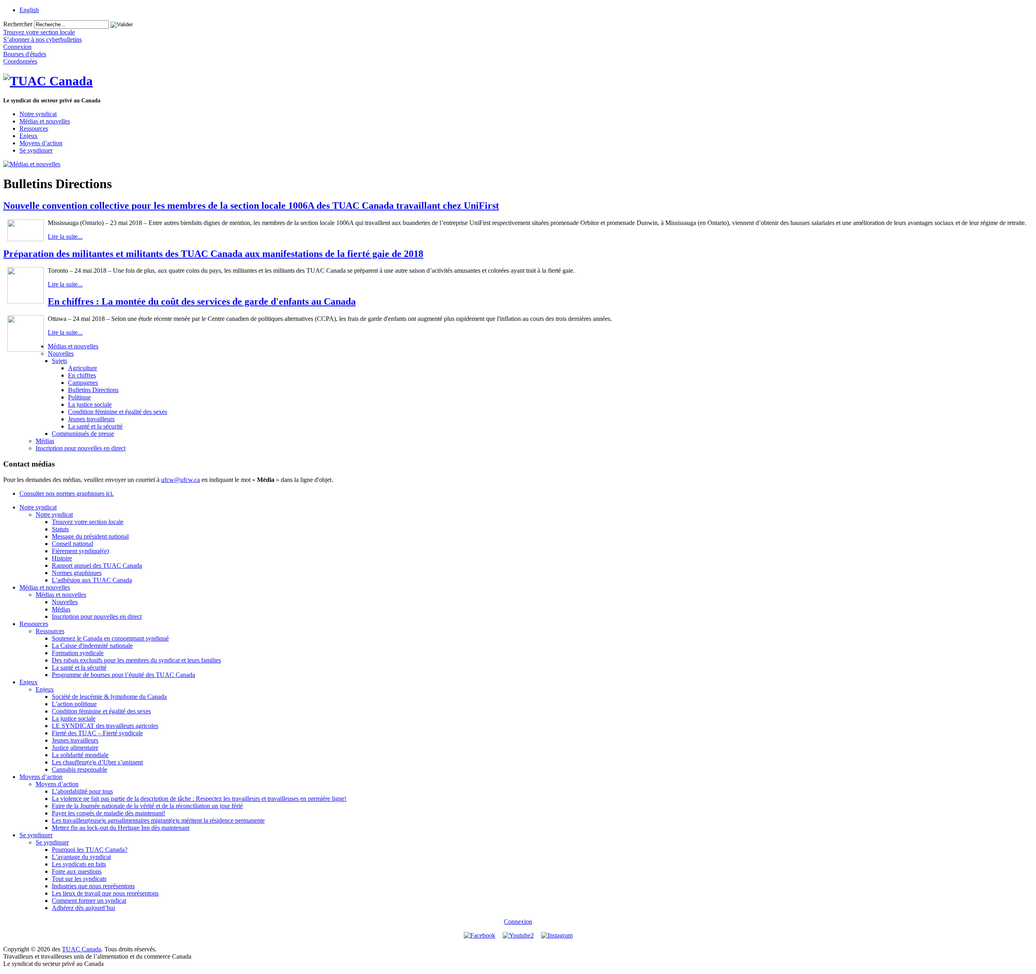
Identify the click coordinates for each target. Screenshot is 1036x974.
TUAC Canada (81, 949)
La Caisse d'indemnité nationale (92, 645)
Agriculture (82, 368)
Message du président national (90, 536)
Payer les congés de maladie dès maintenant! (108, 813)
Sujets (59, 360)
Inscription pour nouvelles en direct (80, 448)
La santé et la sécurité (95, 426)
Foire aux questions (77, 871)
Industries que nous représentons (93, 886)
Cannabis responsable (79, 769)
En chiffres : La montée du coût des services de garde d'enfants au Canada (202, 301)
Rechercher (17, 24)
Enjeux (28, 135)
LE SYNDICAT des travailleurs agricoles (105, 725)
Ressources (33, 128)
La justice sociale (90, 404)
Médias (45, 440)
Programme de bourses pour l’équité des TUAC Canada (123, 674)
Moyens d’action (40, 143)
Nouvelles (61, 353)
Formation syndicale (78, 652)
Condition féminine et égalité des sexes (117, 411)
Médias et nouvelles (44, 121)
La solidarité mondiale (80, 754)
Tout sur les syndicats (79, 878)
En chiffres (82, 375)
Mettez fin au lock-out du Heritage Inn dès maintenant (120, 827)
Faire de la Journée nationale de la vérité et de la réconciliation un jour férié (147, 805)
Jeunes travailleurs (91, 419)
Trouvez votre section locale (87, 521)
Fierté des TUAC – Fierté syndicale (97, 733)
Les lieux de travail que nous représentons (105, 893)
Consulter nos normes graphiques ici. (66, 493)
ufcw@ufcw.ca (180, 479)
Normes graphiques (77, 572)
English (29, 9)
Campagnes (83, 382)
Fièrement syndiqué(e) (80, 550)
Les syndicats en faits (79, 864)
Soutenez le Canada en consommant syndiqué (110, 638)
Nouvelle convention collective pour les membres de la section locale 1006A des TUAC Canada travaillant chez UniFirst (251, 205)
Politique (79, 397)
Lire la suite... (65, 236)
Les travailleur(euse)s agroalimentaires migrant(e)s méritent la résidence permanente (158, 820)
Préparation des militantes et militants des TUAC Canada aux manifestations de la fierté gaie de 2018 (213, 253)
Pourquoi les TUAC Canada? (89, 849)
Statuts (60, 529)
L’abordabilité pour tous (82, 791)
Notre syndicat (38, 113)
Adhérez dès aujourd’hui (83, 907)
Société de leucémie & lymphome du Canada (109, 696)
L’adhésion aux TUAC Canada (92, 580)
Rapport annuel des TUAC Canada (97, 565)
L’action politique (74, 703)
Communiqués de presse (83, 433)
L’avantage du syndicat (81, 856)
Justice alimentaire (75, 747)
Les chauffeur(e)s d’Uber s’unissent (97, 762)
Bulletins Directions (93, 389)
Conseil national (72, 543)
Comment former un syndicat (89, 900)
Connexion (518, 921)
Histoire (62, 558)
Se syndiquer (36, 150)
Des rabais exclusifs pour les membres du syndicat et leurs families (136, 660)
